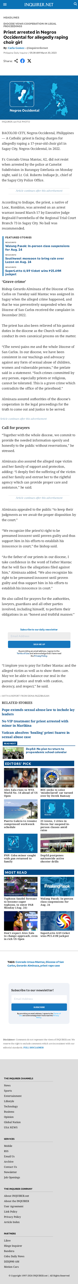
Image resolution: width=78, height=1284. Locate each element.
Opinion (9, 1117)
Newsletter (10, 1172)
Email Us (9, 1156)
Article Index (12, 1222)
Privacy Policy (40, 655)
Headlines (11, 17)
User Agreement (13, 1206)
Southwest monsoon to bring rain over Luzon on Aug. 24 (34, 260)
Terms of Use (23, 653)
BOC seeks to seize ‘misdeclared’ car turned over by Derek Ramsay (56, 793)
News (7, 1085)
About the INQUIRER (16, 1201)
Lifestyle (9, 1101)
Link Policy (10, 1211)
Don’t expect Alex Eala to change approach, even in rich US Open (21, 936)
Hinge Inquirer (13, 1245)
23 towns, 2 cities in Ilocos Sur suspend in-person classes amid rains (55, 825)
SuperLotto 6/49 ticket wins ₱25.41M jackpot (33, 272)
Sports (8, 1090)
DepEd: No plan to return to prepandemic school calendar (46, 750)
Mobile (8, 1146)
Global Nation (12, 1122)
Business (9, 1111)
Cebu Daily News (14, 1256)
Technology (11, 1106)
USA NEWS (11, 1127)
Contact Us (10, 1167)
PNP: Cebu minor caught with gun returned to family (20, 858)
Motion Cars (11, 1266)
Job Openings (12, 1177)
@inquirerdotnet (37, 48)
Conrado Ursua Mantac (30, 962)
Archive (8, 1161)
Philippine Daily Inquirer (15, 52)
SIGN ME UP (39, 644)
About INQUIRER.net (16, 1195)
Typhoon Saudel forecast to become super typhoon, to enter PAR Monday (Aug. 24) (20, 903)
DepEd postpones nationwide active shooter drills (52, 858)
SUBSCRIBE (39, 1007)
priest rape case (50, 965)
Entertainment (13, 1096)
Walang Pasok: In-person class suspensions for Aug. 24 (37, 247)
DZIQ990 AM (11, 1261)
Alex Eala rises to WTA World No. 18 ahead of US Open (21, 793)
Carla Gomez (16, 48)
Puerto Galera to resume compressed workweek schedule (20, 824)
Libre (7, 1240)
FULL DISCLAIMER (33, 1047)
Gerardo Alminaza (28, 965)
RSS (6, 1151)
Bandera (9, 1251)
